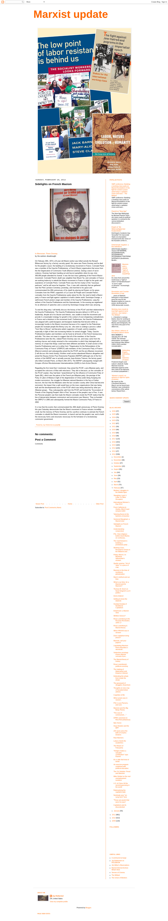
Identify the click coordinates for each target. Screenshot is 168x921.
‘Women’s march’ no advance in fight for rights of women (121, 377)
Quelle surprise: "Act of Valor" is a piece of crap (122, 565)
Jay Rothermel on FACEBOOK (118, 861)
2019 (114, 433)
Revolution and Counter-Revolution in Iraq (120, 292)
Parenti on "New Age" (119, 211)
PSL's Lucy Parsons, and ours (121, 704)
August (116, 469)
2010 (114, 818)
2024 (114, 417)
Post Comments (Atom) (53, 508)
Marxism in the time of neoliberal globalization (121, 572)
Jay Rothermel (58, 896)
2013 (114, 451)
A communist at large (119, 858)
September (118, 466)
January (117, 811)
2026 (114, 411)
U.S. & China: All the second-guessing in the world (122, 785)
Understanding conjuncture (119, 530)
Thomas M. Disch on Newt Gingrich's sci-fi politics (122, 591)
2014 (114, 448)
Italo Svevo (117, 723)
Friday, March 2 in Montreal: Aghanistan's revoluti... (120, 557)
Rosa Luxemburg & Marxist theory (120, 626)
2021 (114, 427)
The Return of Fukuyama (118, 747)
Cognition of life (119, 695)
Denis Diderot (118, 596)
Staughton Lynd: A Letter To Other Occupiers (120, 497)
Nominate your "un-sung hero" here (120, 796)
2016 (114, 442)
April (115, 482)
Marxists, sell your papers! (120, 642)
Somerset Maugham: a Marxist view (122, 520)
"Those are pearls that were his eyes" (121, 801)
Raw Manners (119, 738)
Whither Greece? (120, 616)
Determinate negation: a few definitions (120, 246)
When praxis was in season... (120, 699)
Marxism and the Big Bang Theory (121, 709)
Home (70, 504)
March (116, 485)
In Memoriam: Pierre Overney (46, 254)
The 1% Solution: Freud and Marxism (122, 772)
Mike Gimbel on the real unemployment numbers (122, 778)
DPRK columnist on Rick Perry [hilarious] (122, 719)
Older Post (99, 504)
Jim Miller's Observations (120, 865)
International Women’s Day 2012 (122, 503)
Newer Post (40, 504)
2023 (114, 420)
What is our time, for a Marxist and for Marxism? (121, 584)
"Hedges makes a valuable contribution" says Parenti (121, 753)
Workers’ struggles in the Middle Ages (121, 491)
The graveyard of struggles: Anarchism (122, 684)
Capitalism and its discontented (120, 806)
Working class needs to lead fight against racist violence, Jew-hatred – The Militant (120, 312)
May (115, 478)
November (118, 460)
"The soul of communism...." (120, 714)
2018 (114, 436)
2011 (114, 815)
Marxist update (70, 14)
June (116, 475)
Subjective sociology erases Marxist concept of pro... (121, 654)
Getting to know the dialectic (120, 600)
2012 (114, 454)
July (115, 472)
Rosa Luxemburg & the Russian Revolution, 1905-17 (122, 621)
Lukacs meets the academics (120, 742)
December (118, 457)
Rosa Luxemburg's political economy (121, 665)
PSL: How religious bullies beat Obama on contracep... (121, 536)
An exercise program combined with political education (121, 766)
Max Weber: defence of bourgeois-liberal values (120, 331)
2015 (114, 445)
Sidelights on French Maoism (121, 525)
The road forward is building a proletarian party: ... (121, 543)
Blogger (88, 908)
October (117, 463)
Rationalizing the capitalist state (120, 791)
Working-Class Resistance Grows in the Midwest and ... (122, 549)
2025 (114, 414)
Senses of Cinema (118, 872)
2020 (114, 430)
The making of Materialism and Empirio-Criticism (121, 671)
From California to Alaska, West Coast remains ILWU (121, 509)
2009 (114, 821)
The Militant (116, 875)
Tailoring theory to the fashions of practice (121, 515)
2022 (114, 423)
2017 (114, 439)
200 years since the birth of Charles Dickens (120, 733)
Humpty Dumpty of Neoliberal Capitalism (120, 606)
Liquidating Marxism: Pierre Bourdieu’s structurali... (121, 647)
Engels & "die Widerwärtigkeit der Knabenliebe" (118, 229)
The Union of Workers (119, 878)
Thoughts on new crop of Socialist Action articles (121, 690)
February (117, 488)
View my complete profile (59, 902)
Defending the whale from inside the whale (121, 678)
